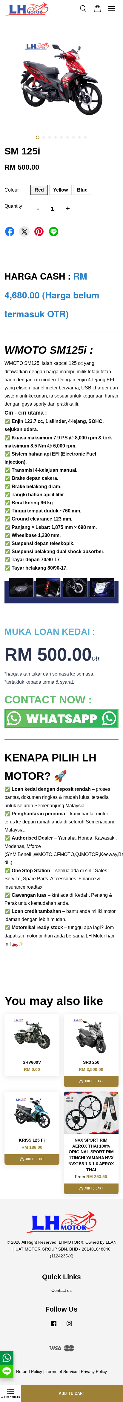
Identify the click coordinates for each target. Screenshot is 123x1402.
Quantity (13, 206)
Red (39, 189)
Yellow (60, 189)
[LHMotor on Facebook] (54, 1326)
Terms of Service (61, 1371)
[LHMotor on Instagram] (69, 1326)
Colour (11, 189)
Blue (82, 189)
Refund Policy (29, 1371)
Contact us (61, 1290)
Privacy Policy (94, 1371)
